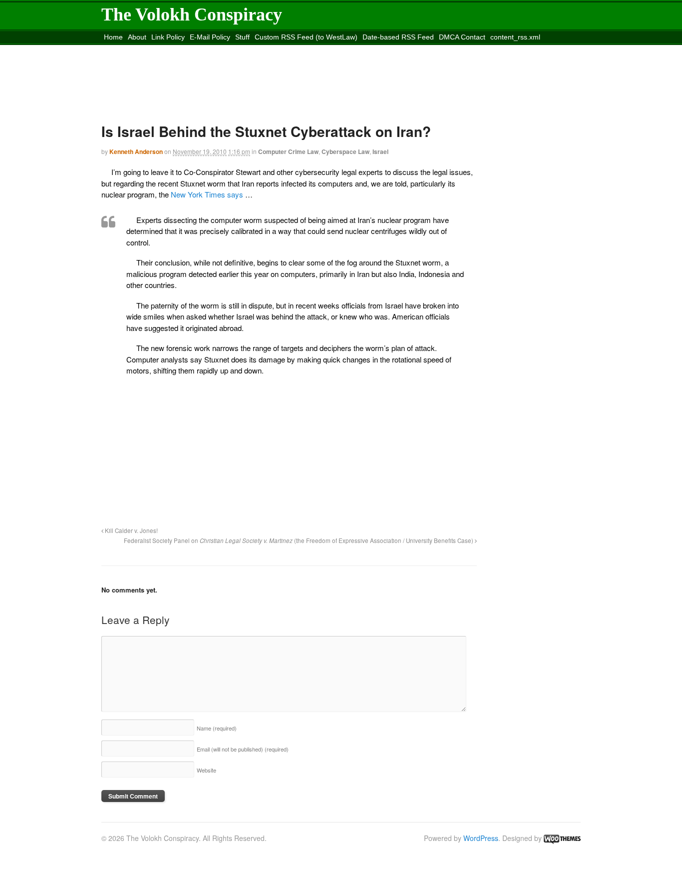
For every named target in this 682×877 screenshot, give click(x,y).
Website (206, 770)
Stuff (242, 37)
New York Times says (207, 194)
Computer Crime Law (288, 151)
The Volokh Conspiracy (191, 14)
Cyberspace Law (345, 151)
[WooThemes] (562, 838)
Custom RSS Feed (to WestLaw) (306, 37)
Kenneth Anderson (136, 151)
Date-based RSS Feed (398, 37)
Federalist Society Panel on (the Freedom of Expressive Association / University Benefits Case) (299, 540)
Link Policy (168, 37)
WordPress (480, 838)
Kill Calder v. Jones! (130, 530)
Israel (380, 151)
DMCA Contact (462, 37)
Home (113, 37)
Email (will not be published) (243, 749)
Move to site (248, 50)
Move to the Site (157, 50)
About (137, 37)
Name (217, 728)
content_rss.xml (515, 37)
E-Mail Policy (210, 37)
